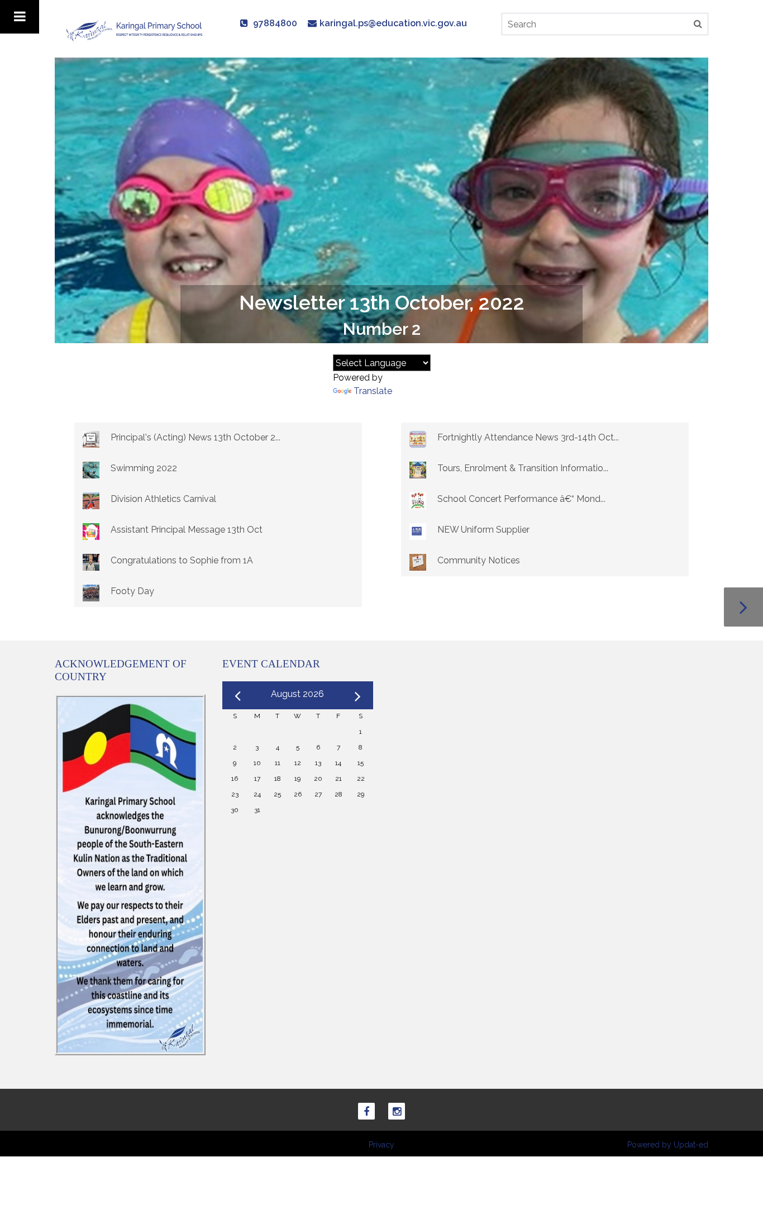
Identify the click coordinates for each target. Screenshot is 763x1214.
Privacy (381, 1144)
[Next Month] (357, 694)
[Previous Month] (237, 694)
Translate (373, 391)
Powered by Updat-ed (667, 1144)
